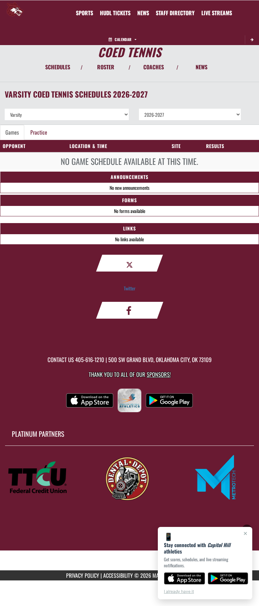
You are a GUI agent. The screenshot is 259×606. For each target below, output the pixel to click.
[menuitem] (115, 12)
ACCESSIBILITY (118, 575)
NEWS (201, 67)
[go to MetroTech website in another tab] (218, 478)
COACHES (153, 67)
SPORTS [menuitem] (84, 13)
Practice (38, 132)
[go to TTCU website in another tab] (40, 478)
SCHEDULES (57, 67)
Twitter (130, 288)
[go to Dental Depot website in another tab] (129, 478)
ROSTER (105, 67)
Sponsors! (159, 374)
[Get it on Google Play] (228, 578)
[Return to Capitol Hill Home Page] (15, 8)
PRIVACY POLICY (82, 575)
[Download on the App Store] (184, 578)
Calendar (123, 39)
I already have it (179, 591)
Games (12, 132)
